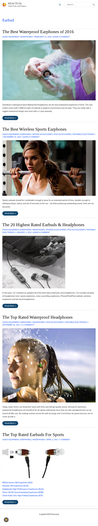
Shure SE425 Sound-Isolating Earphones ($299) (23, 492)
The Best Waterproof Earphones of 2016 (38, 31)
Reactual (15, 3)
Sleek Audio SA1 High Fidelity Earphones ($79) (22, 496)
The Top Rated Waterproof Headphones (37, 317)
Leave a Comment (61, 37)
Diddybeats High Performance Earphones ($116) (23, 489)
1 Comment (64, 440)
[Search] (93, 4)
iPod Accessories (62, 134)
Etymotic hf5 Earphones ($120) (15, 486)
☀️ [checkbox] (6, 520)
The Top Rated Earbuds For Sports (33, 434)
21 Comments (27, 325)
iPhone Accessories (42, 134)
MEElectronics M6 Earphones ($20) (17, 483)
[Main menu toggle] (60, 4)
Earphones (25, 134)
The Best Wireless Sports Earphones (34, 129)
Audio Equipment (10, 37)
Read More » (10, 118)
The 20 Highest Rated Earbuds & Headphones (43, 224)
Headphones (26, 37)
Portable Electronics (83, 134)
